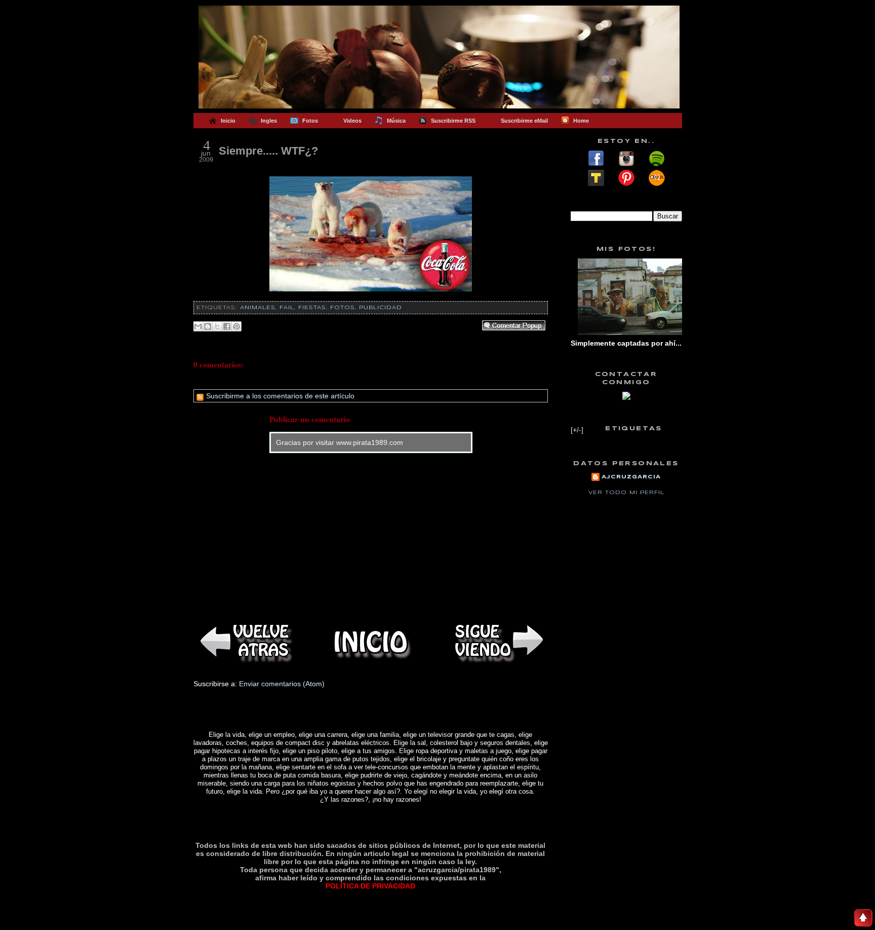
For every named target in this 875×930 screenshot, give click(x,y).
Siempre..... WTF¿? (268, 150)
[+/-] (577, 430)
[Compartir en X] (217, 326)
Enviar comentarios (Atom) (282, 684)
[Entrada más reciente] (244, 642)
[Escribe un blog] (208, 326)
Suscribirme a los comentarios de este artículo (279, 396)
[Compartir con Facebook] (227, 326)
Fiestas (312, 307)
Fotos (342, 307)
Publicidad (380, 307)
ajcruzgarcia (631, 476)
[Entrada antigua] (497, 642)
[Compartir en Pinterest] (236, 326)
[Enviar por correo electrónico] (198, 326)
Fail (287, 307)
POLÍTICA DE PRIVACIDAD (370, 886)
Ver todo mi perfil (626, 492)
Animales (257, 307)
